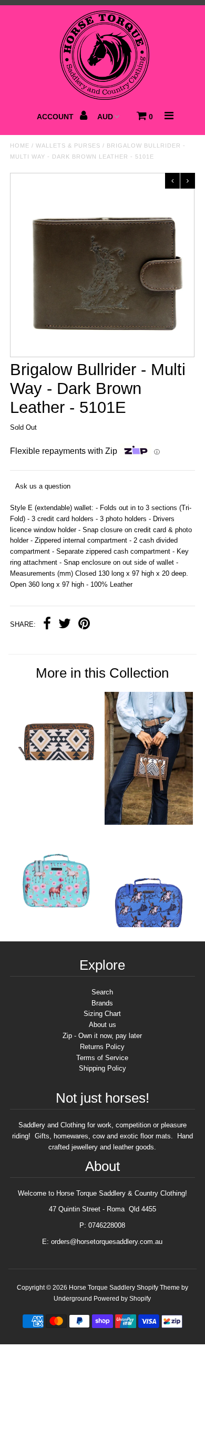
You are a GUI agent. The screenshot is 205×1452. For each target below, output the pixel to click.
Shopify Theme (158, 1287)
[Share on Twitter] (64, 625)
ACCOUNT (56, 116)
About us (102, 1025)
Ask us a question (42, 486)
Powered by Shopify (122, 1298)
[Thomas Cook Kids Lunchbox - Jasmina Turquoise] (56, 924)
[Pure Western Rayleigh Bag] (149, 822)
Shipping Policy (102, 1068)
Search (102, 992)
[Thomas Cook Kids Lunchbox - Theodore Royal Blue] (149, 925)
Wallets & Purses (68, 145)
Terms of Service (102, 1058)
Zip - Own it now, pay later (102, 1036)
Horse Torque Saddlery (102, 1287)
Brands (102, 1003)
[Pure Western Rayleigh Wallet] (56, 778)
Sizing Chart (102, 1014)
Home (19, 145)
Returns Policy (102, 1047)
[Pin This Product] (84, 625)
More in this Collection (102, 673)
